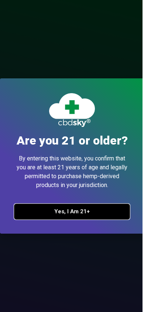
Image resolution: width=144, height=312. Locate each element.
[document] (72, 156)
